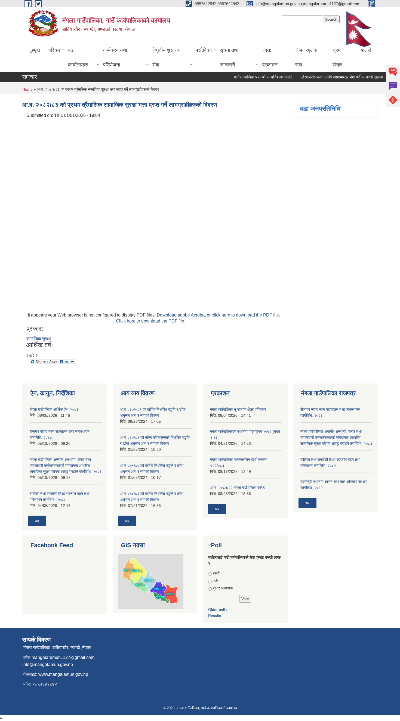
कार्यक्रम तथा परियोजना (115, 57)
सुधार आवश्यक (223, 588)
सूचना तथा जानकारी (229, 57)
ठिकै (215, 581)
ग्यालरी (365, 50)
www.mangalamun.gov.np (63, 674)
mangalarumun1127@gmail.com (63, 657)
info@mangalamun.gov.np (47, 664)
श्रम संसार (337, 57)
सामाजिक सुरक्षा (38, 338)
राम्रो (216, 573)
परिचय (54, 50)
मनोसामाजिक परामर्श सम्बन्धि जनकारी (257, 77)
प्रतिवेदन (204, 50)
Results (214, 615)
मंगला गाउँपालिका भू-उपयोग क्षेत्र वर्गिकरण (238, 409)
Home (27, 89)
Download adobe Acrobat (182, 315)
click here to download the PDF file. (246, 315)
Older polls (217, 609)
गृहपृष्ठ (34, 50)
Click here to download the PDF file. (150, 321)
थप (37, 521)
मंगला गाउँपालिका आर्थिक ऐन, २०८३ (54, 409)
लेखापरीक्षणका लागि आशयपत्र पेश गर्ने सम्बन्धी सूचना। (337, 77)
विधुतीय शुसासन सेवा (166, 57)
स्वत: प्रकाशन (270, 57)
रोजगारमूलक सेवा (306, 57)
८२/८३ (31, 355)
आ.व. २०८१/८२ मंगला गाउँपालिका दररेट (237, 487)
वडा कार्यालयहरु (78, 57)
